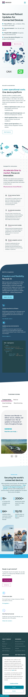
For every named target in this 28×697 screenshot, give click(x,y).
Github (17, 648)
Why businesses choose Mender (12, 187)
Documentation (19, 643)
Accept (14, 687)
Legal (13, 670)
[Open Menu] (25, 2)
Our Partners (5, 650)
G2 (16, 516)
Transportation (6, 399)
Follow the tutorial (6, 620)
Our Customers (6, 648)
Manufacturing (18, 403)
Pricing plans (5, 603)
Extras (4, 646)
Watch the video (18, 44)
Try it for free (7, 580)
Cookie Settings (4, 695)
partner (5, 488)
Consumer (5, 406)
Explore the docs (8, 297)
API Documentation (20, 646)
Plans (3, 641)
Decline (14, 691)
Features (4, 643)
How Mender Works (20, 650)
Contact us (6, 585)
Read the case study (10, 431)
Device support (6, 336)
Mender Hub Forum (20, 641)
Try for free (7, 44)
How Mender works (7, 318)
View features (7, 132)
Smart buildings (6, 403)
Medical (15, 399)
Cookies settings (14, 683)
